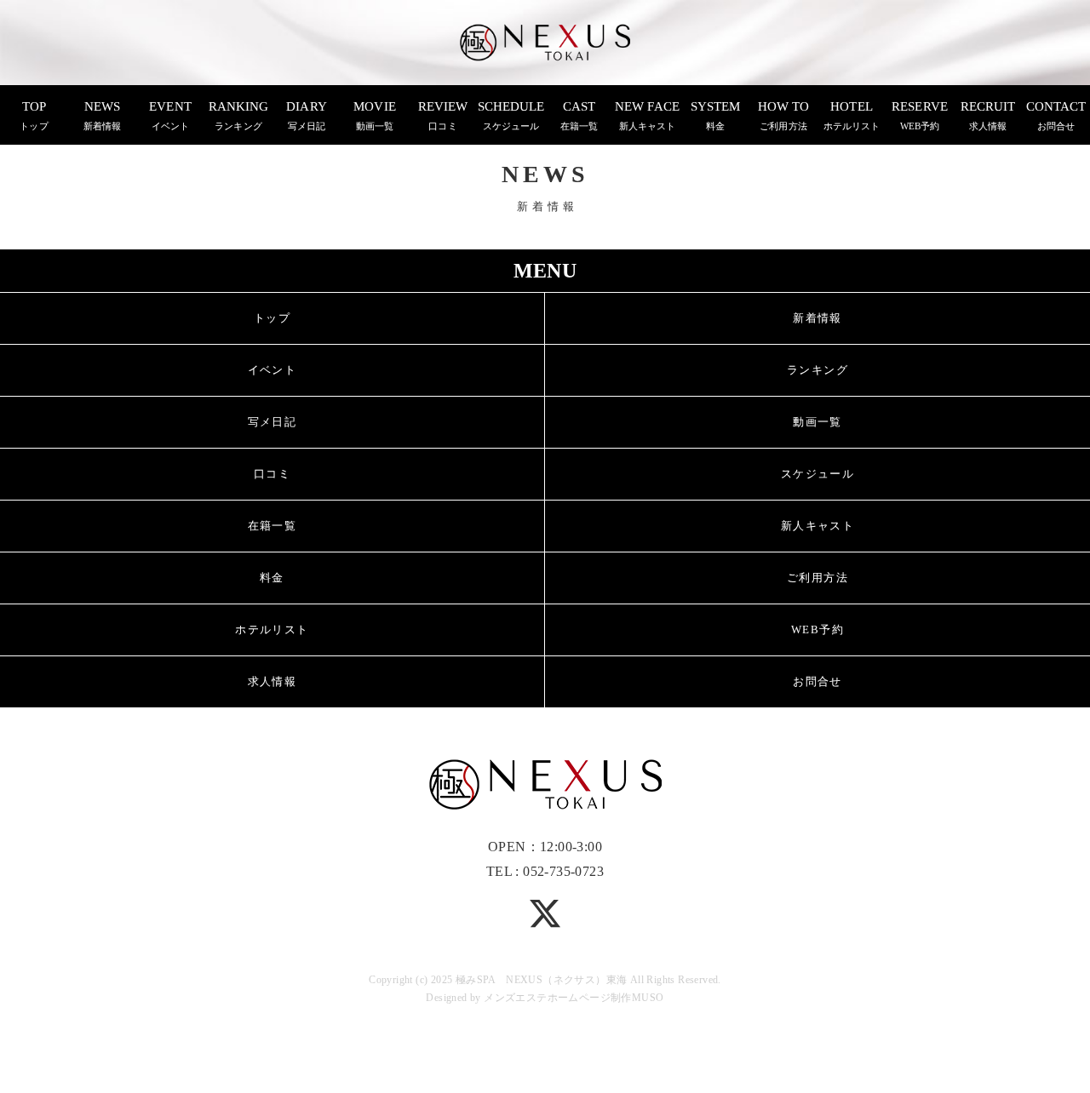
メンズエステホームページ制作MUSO (573, 998)
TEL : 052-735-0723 (545, 871)
